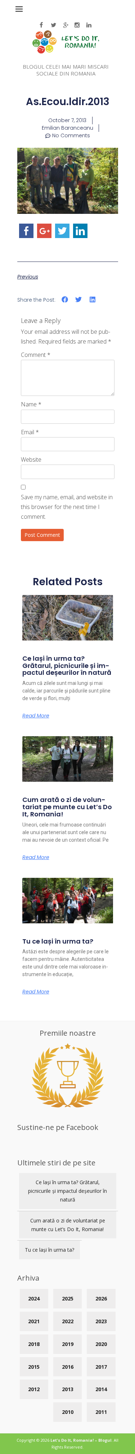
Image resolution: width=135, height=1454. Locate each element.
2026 (101, 1298)
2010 (67, 1411)
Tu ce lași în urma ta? (57, 941)
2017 (101, 1366)
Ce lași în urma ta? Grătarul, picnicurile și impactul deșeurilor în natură (66, 665)
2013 (67, 1389)
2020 (101, 1344)
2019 (67, 1344)
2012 (34, 1389)
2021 (34, 1321)
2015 (34, 1366)
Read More (35, 715)
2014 (101, 1389)
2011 (101, 1411)
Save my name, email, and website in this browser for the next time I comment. (67, 507)
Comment (35, 355)
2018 (34, 1344)
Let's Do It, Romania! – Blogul (81, 1440)
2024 (34, 1298)
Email (30, 432)
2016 (67, 1366)
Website (31, 459)
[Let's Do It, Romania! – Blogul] (65, 51)
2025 (67, 1298)
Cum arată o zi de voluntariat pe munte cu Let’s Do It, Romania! (67, 807)
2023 (101, 1321)
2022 (67, 1321)
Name (31, 404)
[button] (65, 299)
